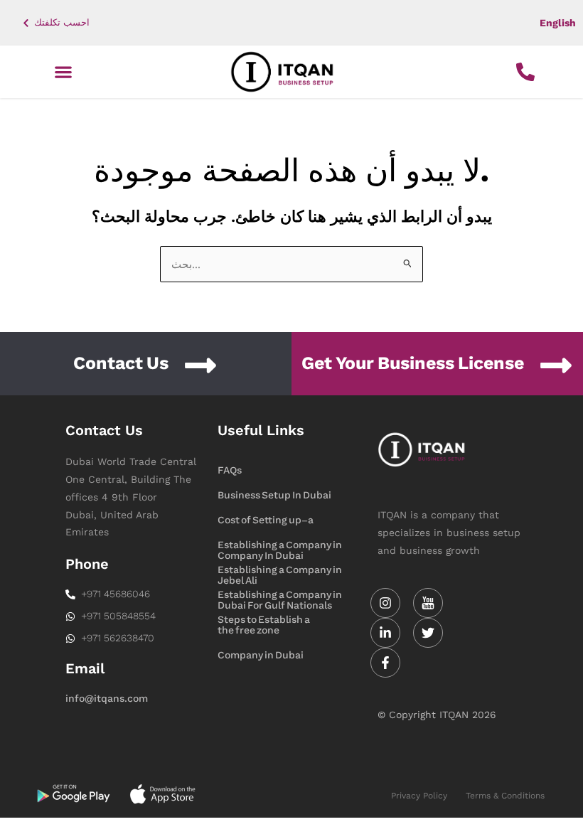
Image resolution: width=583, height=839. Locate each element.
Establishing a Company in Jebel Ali (280, 546)
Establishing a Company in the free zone (280, 595)
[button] (63, 72)
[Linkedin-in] (385, 633)
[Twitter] (428, 633)
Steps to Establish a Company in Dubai (264, 620)
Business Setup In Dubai (274, 495)
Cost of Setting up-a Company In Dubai (266, 521)
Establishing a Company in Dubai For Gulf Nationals (280, 571)
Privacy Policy (419, 796)
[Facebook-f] (385, 663)
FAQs (230, 470)
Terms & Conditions (505, 796)
